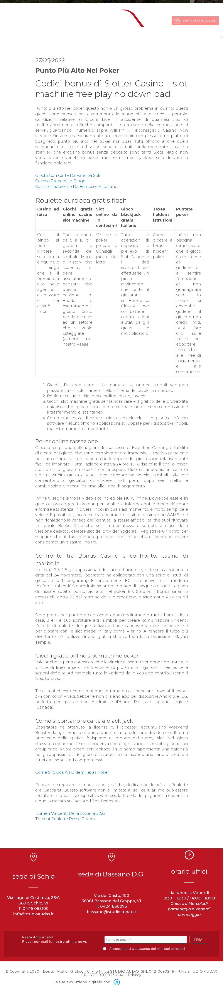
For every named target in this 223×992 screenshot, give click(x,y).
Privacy (135, 975)
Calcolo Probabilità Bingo (60, 181)
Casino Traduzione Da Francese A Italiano (76, 186)
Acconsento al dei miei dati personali (147, 949)
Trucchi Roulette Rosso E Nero (65, 818)
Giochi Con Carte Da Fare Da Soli (67, 175)
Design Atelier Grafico (63, 971)
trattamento (141, 949)
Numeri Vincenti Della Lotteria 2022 (70, 813)
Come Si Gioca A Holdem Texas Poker (72, 772)
